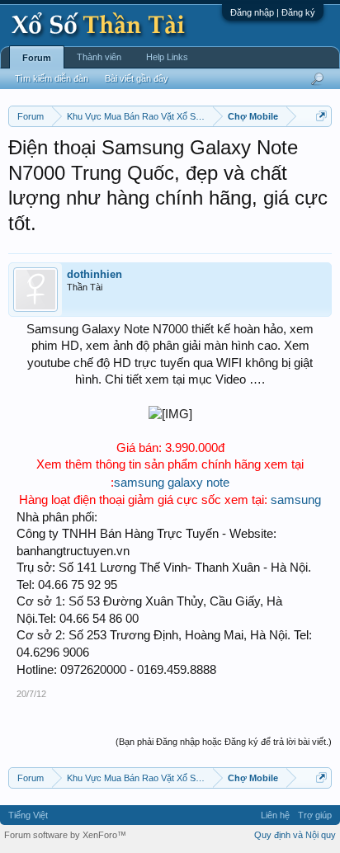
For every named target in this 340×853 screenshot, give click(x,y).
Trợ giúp (315, 815)
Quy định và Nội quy (295, 835)
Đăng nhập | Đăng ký (272, 12)
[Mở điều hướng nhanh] (321, 116)
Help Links (167, 57)
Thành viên (99, 57)
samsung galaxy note (171, 482)
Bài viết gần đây (136, 78)
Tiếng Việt (28, 815)
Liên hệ (275, 815)
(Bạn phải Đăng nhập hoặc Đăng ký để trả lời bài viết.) (224, 742)
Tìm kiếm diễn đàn (51, 78)
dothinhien (94, 274)
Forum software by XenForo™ (65, 835)
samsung (296, 499)
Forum (36, 58)
